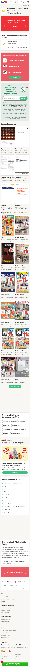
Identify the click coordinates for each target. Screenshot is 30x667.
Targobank (7, 501)
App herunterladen (5, 635)
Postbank (6, 495)
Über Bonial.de (4, 597)
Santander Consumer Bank (12, 504)
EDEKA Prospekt (5, 608)
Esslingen (15, 425)
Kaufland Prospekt (5, 610)
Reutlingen (6, 425)
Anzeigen (25, 5)
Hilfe (2, 654)
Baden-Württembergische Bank (13, 483)
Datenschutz (4, 656)
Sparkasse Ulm (8, 498)
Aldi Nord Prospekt (5, 619)
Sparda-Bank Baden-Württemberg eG (15, 507)
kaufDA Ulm (5, 585)
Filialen (12, 585)
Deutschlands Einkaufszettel (8, 630)
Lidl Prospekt (4, 624)
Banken (18, 585)
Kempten (5, 433)
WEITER (15, 26)
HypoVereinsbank (9, 486)
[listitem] (8, 139)
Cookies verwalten (20, 659)
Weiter (23, 98)
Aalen (22, 429)
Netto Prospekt (5, 621)
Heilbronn (22, 421)
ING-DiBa (6, 512)
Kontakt (17, 656)
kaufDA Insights (5, 633)
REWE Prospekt (5, 612)
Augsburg (14, 421)
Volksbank (7, 492)
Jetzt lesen (15, 472)
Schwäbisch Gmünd (16, 433)
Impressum (18, 654)
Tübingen (15, 429)
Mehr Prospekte (15, 386)
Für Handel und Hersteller (7, 599)
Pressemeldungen (5, 637)
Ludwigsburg (6, 429)
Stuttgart (5, 421)
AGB (2, 659)
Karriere (3, 601)
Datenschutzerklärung (21, 113)
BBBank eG (7, 509)
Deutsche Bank (8, 489)
